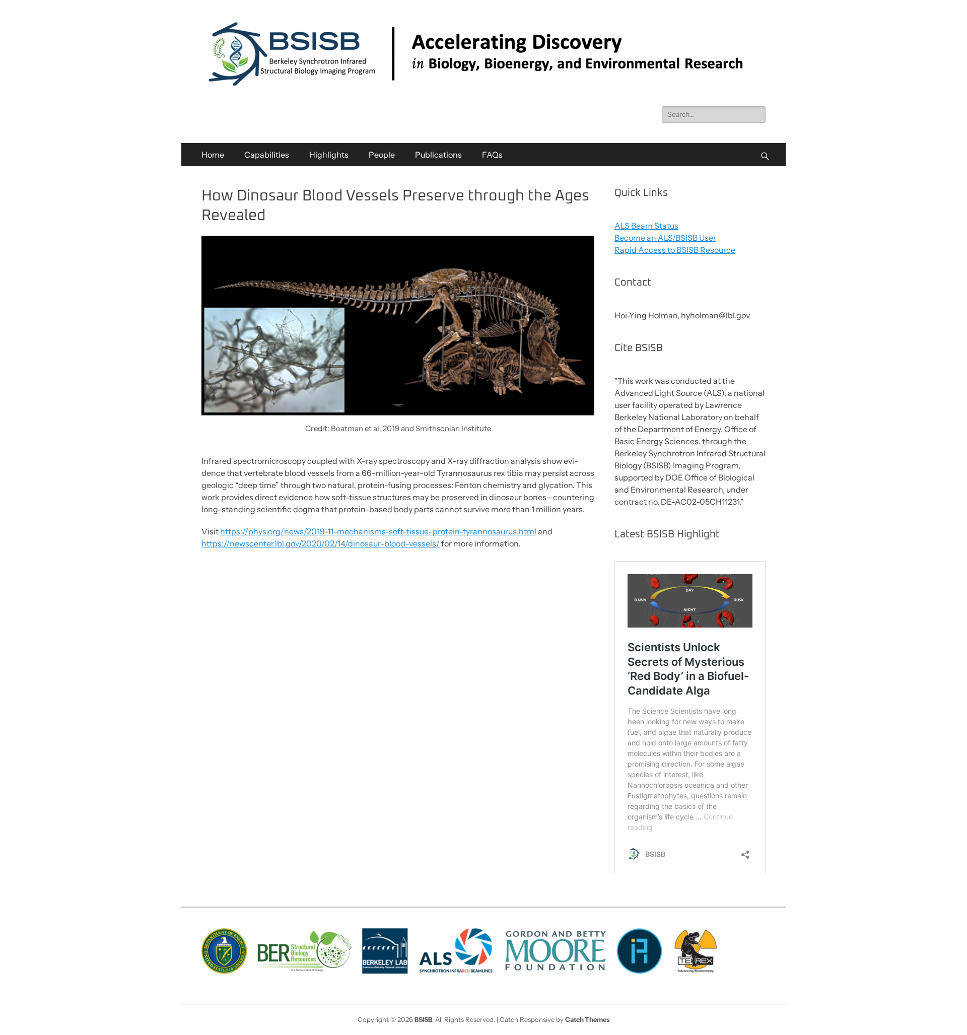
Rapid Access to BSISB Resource (674, 250)
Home (212, 155)
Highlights (329, 155)
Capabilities (266, 155)
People (382, 155)
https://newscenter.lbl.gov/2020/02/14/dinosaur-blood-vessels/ (320, 543)
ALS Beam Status (646, 226)
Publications (438, 155)
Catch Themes (587, 1019)
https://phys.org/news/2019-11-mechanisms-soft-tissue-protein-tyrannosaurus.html (378, 531)
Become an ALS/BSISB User (665, 238)
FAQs (492, 155)
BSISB (423, 1019)
